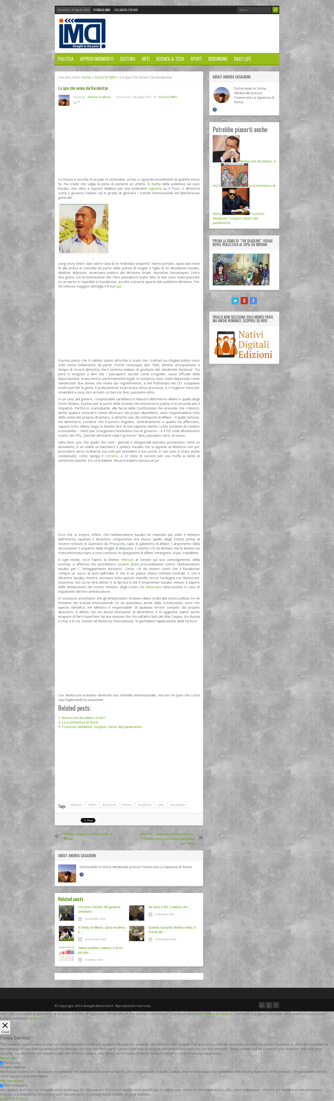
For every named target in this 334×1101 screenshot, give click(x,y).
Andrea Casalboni (99, 97)
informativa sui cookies (215, 1013)
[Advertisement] (129, 143)
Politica (66, 58)
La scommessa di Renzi (80, 722)
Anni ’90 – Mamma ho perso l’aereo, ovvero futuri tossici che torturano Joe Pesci (167, 838)
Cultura (127, 58)
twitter (235, 300)
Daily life (242, 58)
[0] (83, 102)
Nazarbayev (178, 805)
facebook (253, 300)
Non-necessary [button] (12, 1080)
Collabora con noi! (126, 10)
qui (118, 286)
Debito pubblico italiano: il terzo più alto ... (100, 950)
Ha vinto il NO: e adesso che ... (169, 907)
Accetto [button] (35, 1018)
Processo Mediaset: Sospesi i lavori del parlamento (102, 726)
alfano (92, 805)
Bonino (127, 805)
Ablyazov (76, 805)
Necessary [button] (8, 1058)
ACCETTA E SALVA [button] (14, 1098)
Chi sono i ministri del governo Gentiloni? (99, 909)
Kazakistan (145, 805)
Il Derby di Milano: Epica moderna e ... (101, 930)
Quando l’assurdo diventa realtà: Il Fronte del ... (172, 930)
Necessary (12, 1062)
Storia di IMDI (101, 10)
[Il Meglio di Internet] (82, 43)
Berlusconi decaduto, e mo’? (84, 717)
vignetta (155, 188)
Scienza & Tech (170, 58)
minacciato (153, 587)
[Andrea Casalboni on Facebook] (82, 874)
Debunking (218, 58)
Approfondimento (97, 58)
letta (161, 805)
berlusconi (109, 805)
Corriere (111, 456)
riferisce (127, 559)
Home (86, 77)
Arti (146, 58)
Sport (196, 58)
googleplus (244, 300)
